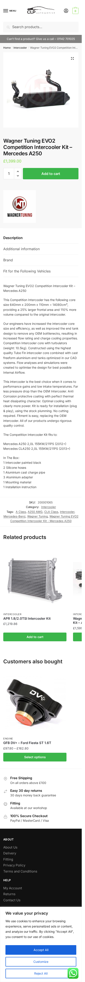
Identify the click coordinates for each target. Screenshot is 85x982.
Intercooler (20, 47)
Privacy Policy (14, 865)
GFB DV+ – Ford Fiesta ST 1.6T (27, 743)
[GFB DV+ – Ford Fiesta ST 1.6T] (34, 702)
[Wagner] (19, 207)
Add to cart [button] (35, 637)
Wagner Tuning (37, 516)
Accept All (41, 950)
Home (7, 47)
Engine (8, 738)
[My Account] (66, 11)
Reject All (41, 973)
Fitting (8, 859)
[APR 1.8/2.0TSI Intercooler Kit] (34, 578)
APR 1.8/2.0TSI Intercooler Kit (27, 618)
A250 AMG (35, 511)
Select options (35, 757)
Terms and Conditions (20, 871)
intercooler (67, 511)
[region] (41, 944)
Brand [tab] (8, 260)
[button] (72, 58)
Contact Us (11, 900)
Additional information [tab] (21, 249)
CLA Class (51, 511)
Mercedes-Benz (14, 516)
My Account (12, 888)
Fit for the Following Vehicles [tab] (27, 271)
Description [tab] (13, 238)
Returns (9, 894)
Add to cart (50, 173)
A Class (21, 511)
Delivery (9, 853)
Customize (40, 961)
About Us (10, 847)
